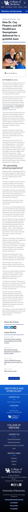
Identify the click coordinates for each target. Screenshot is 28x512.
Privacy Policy (14, 505)
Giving (15, 7)
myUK (25, 7)
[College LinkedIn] (20, 485)
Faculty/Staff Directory (14, 439)
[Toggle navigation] (2, 2)
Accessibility (14, 508)
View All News (14, 378)
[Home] (12, 2)
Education (14, 458)
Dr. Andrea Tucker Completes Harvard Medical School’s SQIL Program (13, 340)
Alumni (20, 7)
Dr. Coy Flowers (8, 106)
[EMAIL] (5, 327)
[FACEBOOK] (8, 327)
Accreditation (14, 502)
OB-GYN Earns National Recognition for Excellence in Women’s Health (12, 351)
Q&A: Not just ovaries (10, 371)
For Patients (8, 7)
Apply (2, 7)
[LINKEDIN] (11, 327)
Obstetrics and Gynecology (9, 19)
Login (14, 448)
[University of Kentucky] (13, 490)
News (18, 19)
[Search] (25, 3)
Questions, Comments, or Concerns (14, 445)
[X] (15, 327)
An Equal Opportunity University (14, 499)
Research (14, 461)
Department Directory (14, 442)
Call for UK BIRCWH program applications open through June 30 (13, 362)
